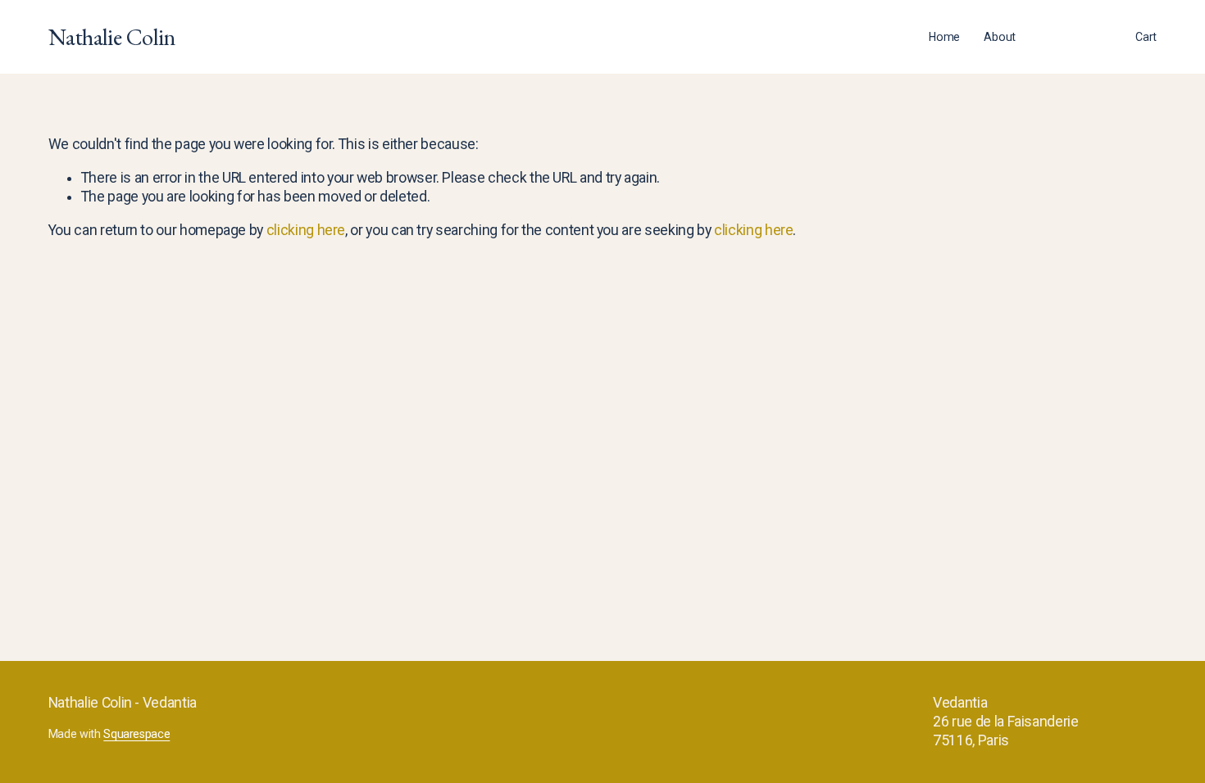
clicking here (305, 230)
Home (944, 36)
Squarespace (136, 733)
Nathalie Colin (112, 36)
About (1000, 36)
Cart (1146, 36)
